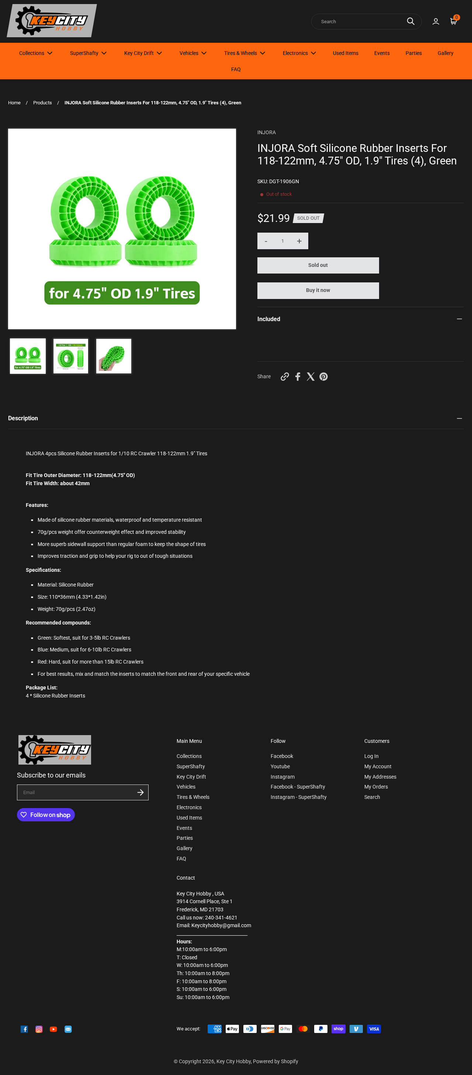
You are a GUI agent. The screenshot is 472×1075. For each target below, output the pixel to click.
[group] (28, 356)
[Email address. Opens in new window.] (68, 1029)
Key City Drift (139, 53)
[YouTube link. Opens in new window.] (53, 1029)
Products (42, 102)
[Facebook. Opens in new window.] (297, 376)
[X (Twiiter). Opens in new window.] (310, 376)
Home (14, 102)
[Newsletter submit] (140, 792)
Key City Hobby (233, 1061)
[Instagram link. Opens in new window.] (39, 1029)
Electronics (295, 53)
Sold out (318, 265)
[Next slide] (225, 229)
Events (382, 53)
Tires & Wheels (240, 53)
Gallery (446, 53)
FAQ (236, 69)
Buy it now (318, 290)
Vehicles (189, 53)
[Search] (411, 21)
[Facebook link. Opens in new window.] (24, 1029)
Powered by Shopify (275, 1061)
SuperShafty (84, 53)
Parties (414, 53)
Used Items (345, 53)
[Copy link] (284, 376)
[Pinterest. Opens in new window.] (323, 376)
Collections (31, 53)
